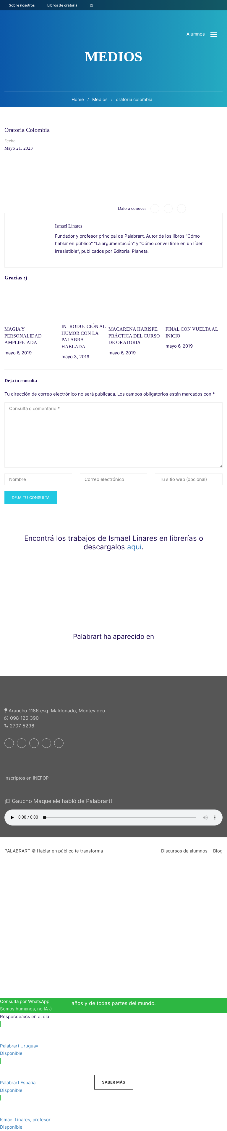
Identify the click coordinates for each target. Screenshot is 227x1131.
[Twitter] (168, 208)
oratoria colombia (134, 99)
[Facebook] (154, 208)
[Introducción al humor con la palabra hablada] (84, 302)
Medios (100, 99)
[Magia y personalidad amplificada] (32, 303)
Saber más (113, 1082)
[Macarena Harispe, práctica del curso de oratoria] (137, 303)
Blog (218, 851)
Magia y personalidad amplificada (23, 336)
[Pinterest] (181, 208)
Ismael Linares (68, 225)
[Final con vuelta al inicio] (194, 303)
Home (78, 99)
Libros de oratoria (62, 5)
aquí (134, 547)
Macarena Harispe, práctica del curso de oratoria (134, 336)
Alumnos (196, 34)
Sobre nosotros (22, 5)
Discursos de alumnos (184, 851)
